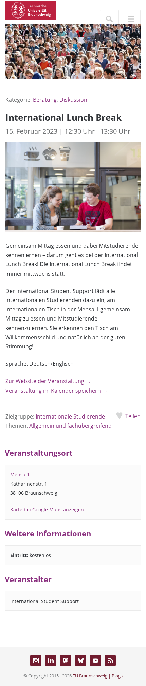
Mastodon (65, 660)
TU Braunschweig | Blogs (98, 676)
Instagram (35, 660)
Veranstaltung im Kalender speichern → (56, 390)
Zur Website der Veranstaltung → (48, 381)
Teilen (133, 416)
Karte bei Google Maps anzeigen (47, 509)
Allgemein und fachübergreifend (70, 425)
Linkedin (50, 660)
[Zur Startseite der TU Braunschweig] (30, 9)
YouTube (95, 660)
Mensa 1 (20, 474)
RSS (110, 660)
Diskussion (73, 99)
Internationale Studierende (70, 416)
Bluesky (80, 660)
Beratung (45, 99)
